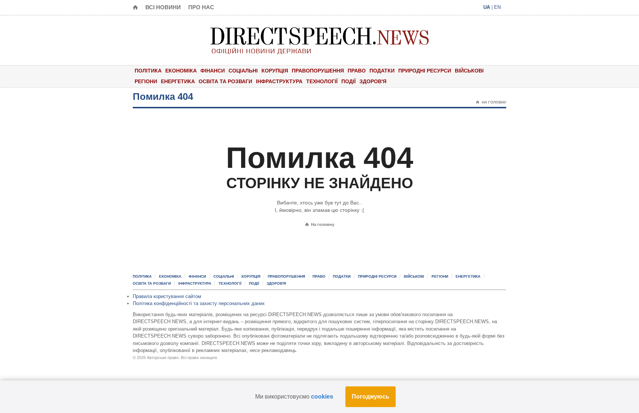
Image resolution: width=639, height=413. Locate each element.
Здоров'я (372, 81)
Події (348, 81)
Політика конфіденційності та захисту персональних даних (199, 303)
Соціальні (243, 71)
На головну (491, 102)
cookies (322, 396)
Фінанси (212, 71)
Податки (382, 71)
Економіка (181, 71)
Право (357, 71)
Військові (469, 71)
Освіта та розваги (225, 81)
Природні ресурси (424, 71)
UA (486, 7)
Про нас (201, 7)
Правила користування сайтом (167, 296)
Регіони (146, 81)
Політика (148, 71)
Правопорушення (318, 71)
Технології (322, 81)
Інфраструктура (279, 81)
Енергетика (178, 81)
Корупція (274, 71)
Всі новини (163, 7)
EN (497, 7)
